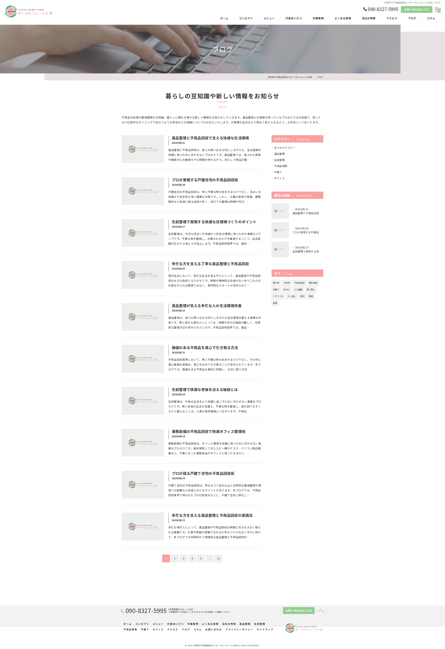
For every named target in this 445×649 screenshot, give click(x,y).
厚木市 (276, 282)
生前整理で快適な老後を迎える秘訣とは (205, 389)
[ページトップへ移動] (320, 610)
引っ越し (292, 296)
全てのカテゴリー (284, 147)
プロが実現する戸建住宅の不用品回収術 (205, 179)
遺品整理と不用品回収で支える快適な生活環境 (210, 137)
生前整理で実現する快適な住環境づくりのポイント (214, 221)
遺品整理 (279, 154)
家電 (275, 302)
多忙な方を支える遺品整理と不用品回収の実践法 (212, 515)
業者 (311, 296)
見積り (276, 289)
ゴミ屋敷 (298, 289)
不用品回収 (299, 282)
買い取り (311, 289)
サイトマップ (265, 629)
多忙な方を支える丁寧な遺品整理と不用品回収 (210, 263)
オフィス (279, 178)
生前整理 (279, 160)
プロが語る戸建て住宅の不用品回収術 (203, 473)
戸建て (278, 172)
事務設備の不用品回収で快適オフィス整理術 (208, 431)
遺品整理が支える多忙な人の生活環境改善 (207, 305)
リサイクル (278, 296)
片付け (287, 289)
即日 (302, 296)
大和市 (287, 282)
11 (218, 558)
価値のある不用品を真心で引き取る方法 (205, 347)
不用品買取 (280, 166)
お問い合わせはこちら (416, 9)
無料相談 (313, 282)
